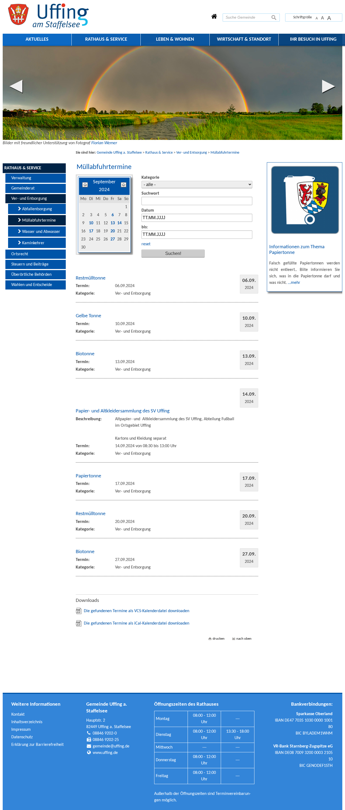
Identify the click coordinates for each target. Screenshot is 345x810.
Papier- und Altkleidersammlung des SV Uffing (123, 411)
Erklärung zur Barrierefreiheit (37, 745)
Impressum (21, 730)
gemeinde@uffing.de (111, 746)
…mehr (294, 283)
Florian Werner (104, 143)
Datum (148, 210)
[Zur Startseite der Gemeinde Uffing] (214, 17)
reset (146, 244)
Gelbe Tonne (88, 316)
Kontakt (18, 714)
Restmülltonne (90, 278)
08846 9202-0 (105, 733)
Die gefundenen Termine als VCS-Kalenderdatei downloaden (136, 611)
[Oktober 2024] (123, 186)
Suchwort (150, 193)
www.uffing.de (105, 753)
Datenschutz (22, 737)
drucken (219, 638)
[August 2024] (85, 186)
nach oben (243, 638)
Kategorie (150, 177)
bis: (145, 227)
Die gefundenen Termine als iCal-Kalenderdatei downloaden (136, 623)
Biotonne (85, 354)
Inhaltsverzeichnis (26, 722)
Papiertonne (88, 476)
